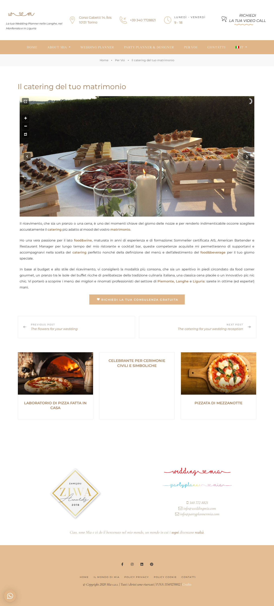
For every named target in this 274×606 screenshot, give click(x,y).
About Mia (57, 47)
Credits (186, 584)
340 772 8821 (198, 502)
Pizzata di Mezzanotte (219, 403)
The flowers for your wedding (76, 327)
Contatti (216, 47)
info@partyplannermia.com (199, 514)
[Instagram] (132, 564)
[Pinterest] (151, 564)
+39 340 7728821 (143, 20)
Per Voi (190, 47)
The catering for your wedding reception (197, 327)
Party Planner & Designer (149, 47)
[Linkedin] (142, 564)
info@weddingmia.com (199, 508)
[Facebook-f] (122, 564)
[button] (243, 19)
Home (32, 47)
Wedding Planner (97, 47)
